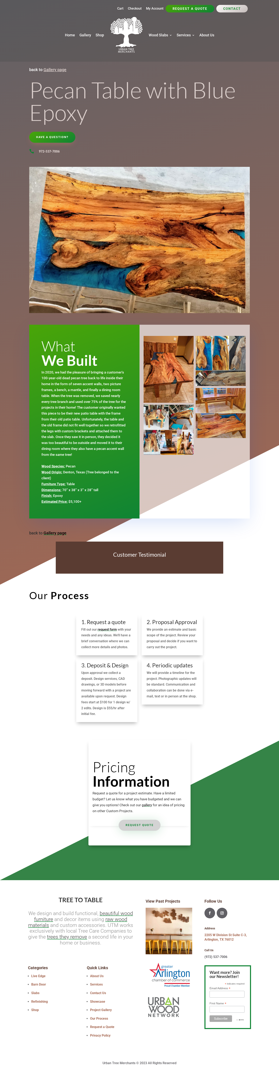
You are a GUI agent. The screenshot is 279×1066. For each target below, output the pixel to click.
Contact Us (98, 993)
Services (184, 35)
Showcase (97, 1002)
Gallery (85, 35)
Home (70, 35)
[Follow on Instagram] (222, 913)
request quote (140, 825)
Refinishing (39, 1002)
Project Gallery (101, 1010)
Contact (232, 9)
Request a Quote (190, 9)
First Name (218, 1003)
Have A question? (52, 137)
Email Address (220, 988)
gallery (147, 805)
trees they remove (67, 937)
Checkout (135, 8)
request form (107, 629)
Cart (120, 8)
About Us (206, 35)
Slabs (35, 993)
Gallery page (55, 69)
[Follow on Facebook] (209, 913)
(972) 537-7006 (215, 957)
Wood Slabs (158, 35)
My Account (154, 8)
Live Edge (38, 976)
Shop (100, 35)
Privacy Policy (100, 1035)
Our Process (99, 1018)
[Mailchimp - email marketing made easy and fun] (240, 1019)
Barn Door (38, 984)
